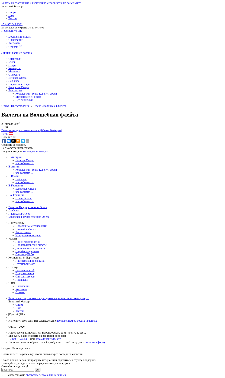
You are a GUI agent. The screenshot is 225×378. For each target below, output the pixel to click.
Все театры (15, 90)
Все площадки (24, 99)
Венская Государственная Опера (27, 207)
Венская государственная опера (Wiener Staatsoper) (31, 130)
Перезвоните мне (11, 30)
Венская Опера (17, 77)
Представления (20, 105)
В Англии (14, 166)
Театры (12, 18)
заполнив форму (95, 342)
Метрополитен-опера (28, 96)
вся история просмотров (35, 151)
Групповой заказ (25, 263)
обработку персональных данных (46, 374)
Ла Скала (14, 80)
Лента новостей (24, 270)
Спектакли (14, 58)
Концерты (14, 68)
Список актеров (25, 276)
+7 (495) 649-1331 (19, 338)
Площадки (21, 279)
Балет (11, 61)
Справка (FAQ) (24, 254)
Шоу (11, 15)
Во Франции (16, 194)
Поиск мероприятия (27, 241)
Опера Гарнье (23, 198)
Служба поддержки (27, 251)
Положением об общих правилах (77, 320)
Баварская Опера (18, 87)
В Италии (14, 176)
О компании (15, 39)
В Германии (15, 185)
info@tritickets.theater (48, 338)
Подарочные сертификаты (31, 225)
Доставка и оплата (19, 36)
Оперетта (14, 74)
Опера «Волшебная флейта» (50, 105)
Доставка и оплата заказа (30, 248)
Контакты (14, 42)
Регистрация (23, 232)
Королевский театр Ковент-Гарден (36, 93)
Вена (4, 133)
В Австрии (15, 157)
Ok (37, 370)
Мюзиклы (14, 71)
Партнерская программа (29, 260)
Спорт (12, 12)
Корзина (27, 52)
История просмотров (28, 235)
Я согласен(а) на (35, 374)
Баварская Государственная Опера (28, 216)
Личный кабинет (11, 52)
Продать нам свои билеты (31, 244)
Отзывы (15, 46)
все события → (24, 163)
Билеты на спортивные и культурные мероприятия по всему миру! (41, 2)
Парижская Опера (19, 84)
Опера (12, 65)
